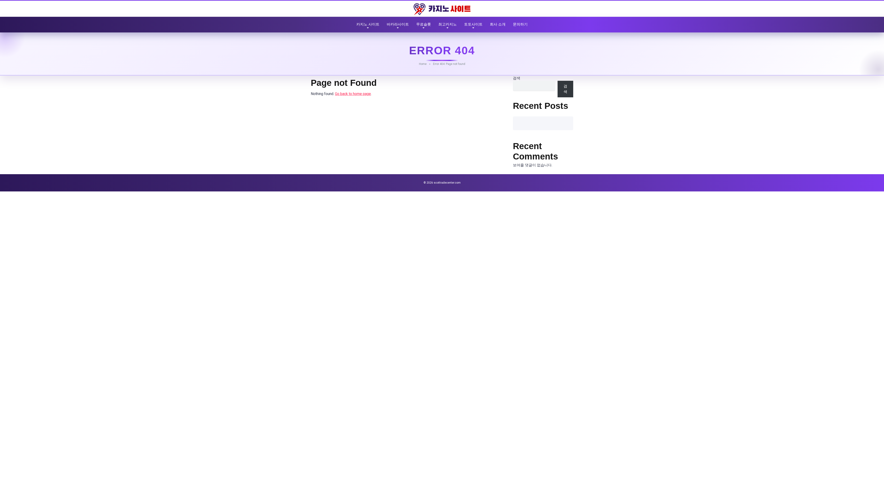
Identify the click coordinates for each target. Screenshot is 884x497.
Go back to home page (353, 94)
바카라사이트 (398, 24)
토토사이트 (473, 24)
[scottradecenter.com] (442, 9)
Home (423, 64)
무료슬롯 (423, 24)
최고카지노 (447, 24)
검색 (516, 78)
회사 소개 (498, 24)
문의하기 (520, 24)
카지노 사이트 (367, 24)
